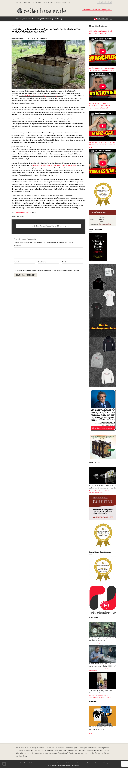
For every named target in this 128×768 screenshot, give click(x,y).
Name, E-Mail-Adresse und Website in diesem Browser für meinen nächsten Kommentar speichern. (48, 270)
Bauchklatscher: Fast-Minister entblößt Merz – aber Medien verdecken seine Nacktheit (99, 105)
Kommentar (18, 246)
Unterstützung (37, 2)
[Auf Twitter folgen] (101, 2)
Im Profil (18, 2)
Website (64, 262)
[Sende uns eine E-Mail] (104, 2)
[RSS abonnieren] (107, 2)
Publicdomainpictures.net (23, 212)
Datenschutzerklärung (101, 763)
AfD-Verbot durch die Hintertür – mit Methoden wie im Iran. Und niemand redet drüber (102, 144)
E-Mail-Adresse (43, 262)
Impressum (90, 763)
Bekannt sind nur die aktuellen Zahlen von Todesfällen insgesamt (54, 165)
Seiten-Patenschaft (48, 2)
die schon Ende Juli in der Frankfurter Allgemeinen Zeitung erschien (41, 96)
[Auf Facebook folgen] (98, 2)
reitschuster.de (16, 26)
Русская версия (81, 763)
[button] (111, 18)
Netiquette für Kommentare (68, 763)
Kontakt (64, 2)
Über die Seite (27, 2)
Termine (45, 763)
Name (16, 262)
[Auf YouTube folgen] (110, 2)
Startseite (23, 763)
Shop (69, 2)
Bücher (58, 2)
